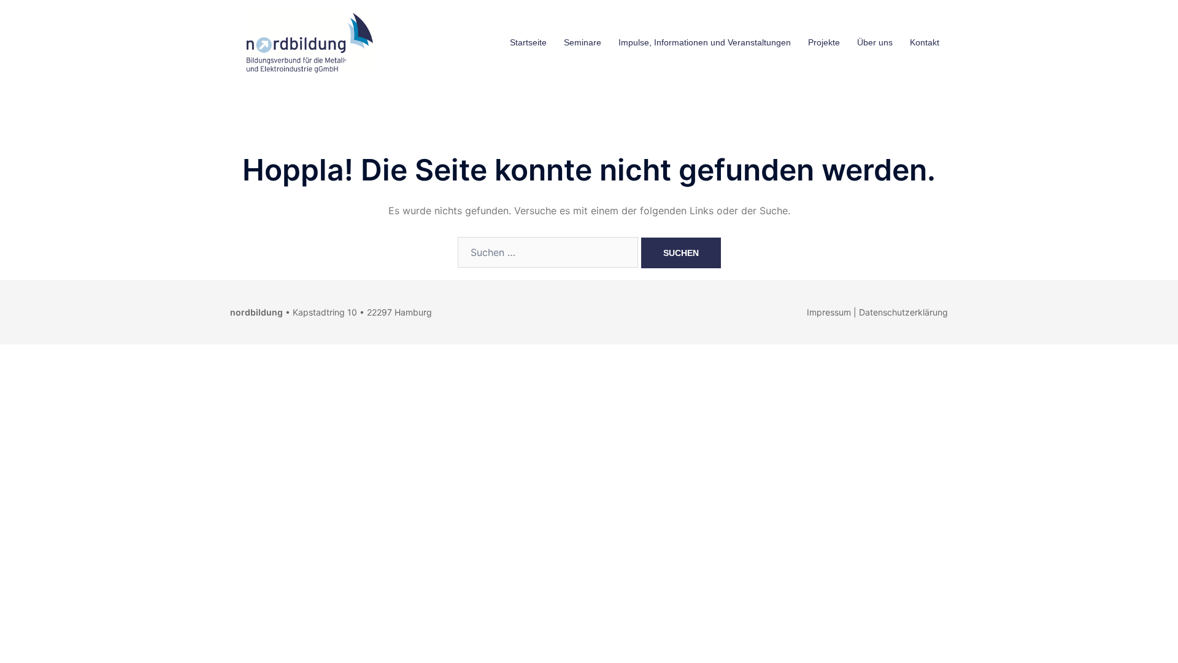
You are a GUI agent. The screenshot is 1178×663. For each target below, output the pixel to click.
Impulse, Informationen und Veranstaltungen (704, 42)
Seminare (582, 42)
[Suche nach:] (548, 252)
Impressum (829, 312)
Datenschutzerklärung (903, 312)
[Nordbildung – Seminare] (306, 42)
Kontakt (924, 42)
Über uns (875, 42)
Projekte (824, 42)
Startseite (528, 42)
